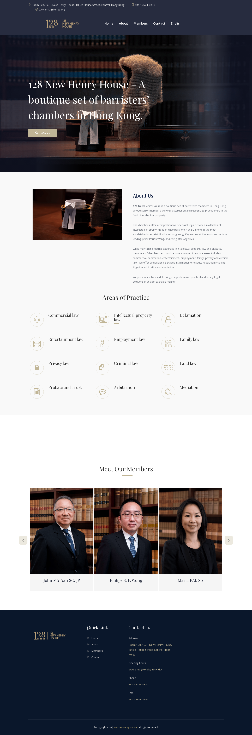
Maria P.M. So (190, 580)
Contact (159, 23)
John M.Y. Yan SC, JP (62, 580)
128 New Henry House (125, 727)
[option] (126, 103)
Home (108, 23)
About (123, 23)
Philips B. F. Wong (126, 580)
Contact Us (42, 132)
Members (141, 23)
